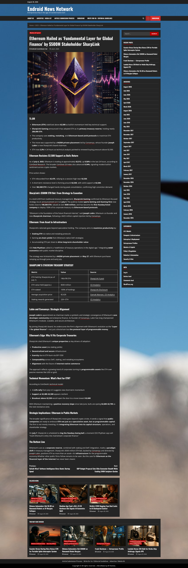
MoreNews (101, 566)
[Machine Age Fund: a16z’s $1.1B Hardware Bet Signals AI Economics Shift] (73, 494)
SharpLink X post (97, 278)
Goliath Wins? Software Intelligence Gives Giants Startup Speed (49, 469)
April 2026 (127, 103)
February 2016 (128, 210)
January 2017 (128, 174)
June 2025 (127, 118)
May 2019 (127, 126)
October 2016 (128, 186)
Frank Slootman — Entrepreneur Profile (136, 60)
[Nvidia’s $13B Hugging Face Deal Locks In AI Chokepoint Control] (104, 494)
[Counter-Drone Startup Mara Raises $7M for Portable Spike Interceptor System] (44, 536)
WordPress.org (128, 284)
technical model (56, 384)
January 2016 (128, 214)
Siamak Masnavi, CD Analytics (102, 294)
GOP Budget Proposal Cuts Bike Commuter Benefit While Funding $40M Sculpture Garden (97, 469)
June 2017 (127, 154)
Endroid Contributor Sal (39, 49)
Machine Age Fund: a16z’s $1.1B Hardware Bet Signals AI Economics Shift (72, 508)
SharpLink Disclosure (99, 289)
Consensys (89, 142)
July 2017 (126, 150)
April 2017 (127, 162)
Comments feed (129, 280)
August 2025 (128, 110)
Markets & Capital (35, 33)
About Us (31, 18)
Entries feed (127, 276)
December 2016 (129, 178)
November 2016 (129, 182)
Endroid (33, 514)
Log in (125, 272)
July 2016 (127, 190)
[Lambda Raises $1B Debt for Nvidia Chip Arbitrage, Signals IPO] (143, 536)
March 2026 (127, 107)
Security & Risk (128, 259)
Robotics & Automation (38, 501)
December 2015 (128, 218)
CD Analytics (95, 285)
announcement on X (49, 202)
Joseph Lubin (34, 453)
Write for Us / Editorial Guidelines (99, 18)
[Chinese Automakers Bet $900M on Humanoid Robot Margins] (77, 536)
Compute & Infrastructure (132, 235)
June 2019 (127, 122)
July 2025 (127, 114)
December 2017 (128, 130)
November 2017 (128, 134)
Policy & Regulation (130, 251)
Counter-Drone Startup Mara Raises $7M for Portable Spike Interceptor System (43, 550)
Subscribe (81, 18)
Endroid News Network (50, 8)
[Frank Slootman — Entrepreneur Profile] (110, 536)
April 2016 (127, 202)
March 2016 (127, 206)
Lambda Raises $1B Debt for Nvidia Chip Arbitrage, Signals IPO (142, 550)
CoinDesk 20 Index (64, 164)
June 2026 (127, 95)
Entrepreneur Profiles (130, 243)
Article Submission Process (64, 18)
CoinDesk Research (37, 164)
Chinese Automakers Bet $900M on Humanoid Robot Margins (75, 550)
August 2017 (127, 146)
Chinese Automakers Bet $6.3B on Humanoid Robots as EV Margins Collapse (41, 508)
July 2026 (127, 91)
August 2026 (128, 87)
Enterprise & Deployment (68, 498)
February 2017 (128, 170)
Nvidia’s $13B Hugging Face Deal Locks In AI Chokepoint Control (103, 507)
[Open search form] (143, 18)
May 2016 (127, 198)
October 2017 (128, 138)
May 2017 (126, 158)
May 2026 (127, 99)
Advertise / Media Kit (44, 18)
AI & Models (127, 231)
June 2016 (127, 194)
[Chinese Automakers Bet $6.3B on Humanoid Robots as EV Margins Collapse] (43, 494)
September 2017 (129, 142)
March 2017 (127, 166)
